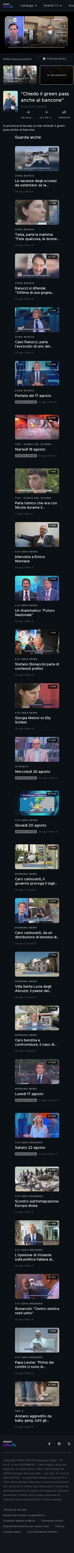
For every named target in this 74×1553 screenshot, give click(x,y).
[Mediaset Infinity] (8, 5)
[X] (69, 1444)
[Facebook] (49, 1444)
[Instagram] (59, 1444)
